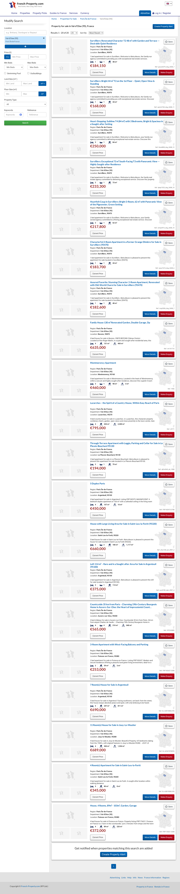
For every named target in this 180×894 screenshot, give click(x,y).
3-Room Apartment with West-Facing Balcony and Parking (119, 644)
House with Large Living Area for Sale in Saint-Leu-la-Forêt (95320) (123, 523)
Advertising (115, 877)
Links (123, 877)
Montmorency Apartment (103, 362)
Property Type (10, 100)
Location (8, 28)
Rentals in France (161, 886)
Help (129, 877)
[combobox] (25, 32)
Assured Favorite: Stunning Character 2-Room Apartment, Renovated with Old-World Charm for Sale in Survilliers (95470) (125, 283)
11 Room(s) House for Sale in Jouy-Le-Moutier (113, 725)
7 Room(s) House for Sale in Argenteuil (109, 684)
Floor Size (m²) (10, 89)
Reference (31, 110)
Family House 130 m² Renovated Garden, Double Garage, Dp (120, 322)
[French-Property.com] (25, 5)
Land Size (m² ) (10, 79)
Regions (166, 877)
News (140, 877)
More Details (150, 72)
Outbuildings (35, 73)
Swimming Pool (14, 73)
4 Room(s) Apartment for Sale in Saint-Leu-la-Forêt (115, 765)
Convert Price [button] (98, 72)
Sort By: (83, 33)
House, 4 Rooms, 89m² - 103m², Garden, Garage (113, 805)
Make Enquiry (166, 72)
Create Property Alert (163, 26)
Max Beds (31, 63)
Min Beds (8, 63)
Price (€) (8, 52)
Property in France (145, 886)
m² (42, 83)
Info (134, 877)
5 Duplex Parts (97, 483)
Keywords (8, 110)
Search (25, 123)
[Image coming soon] (61, 390)
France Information (152, 877)
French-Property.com (30, 886)
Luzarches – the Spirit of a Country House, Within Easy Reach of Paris (124, 403)
